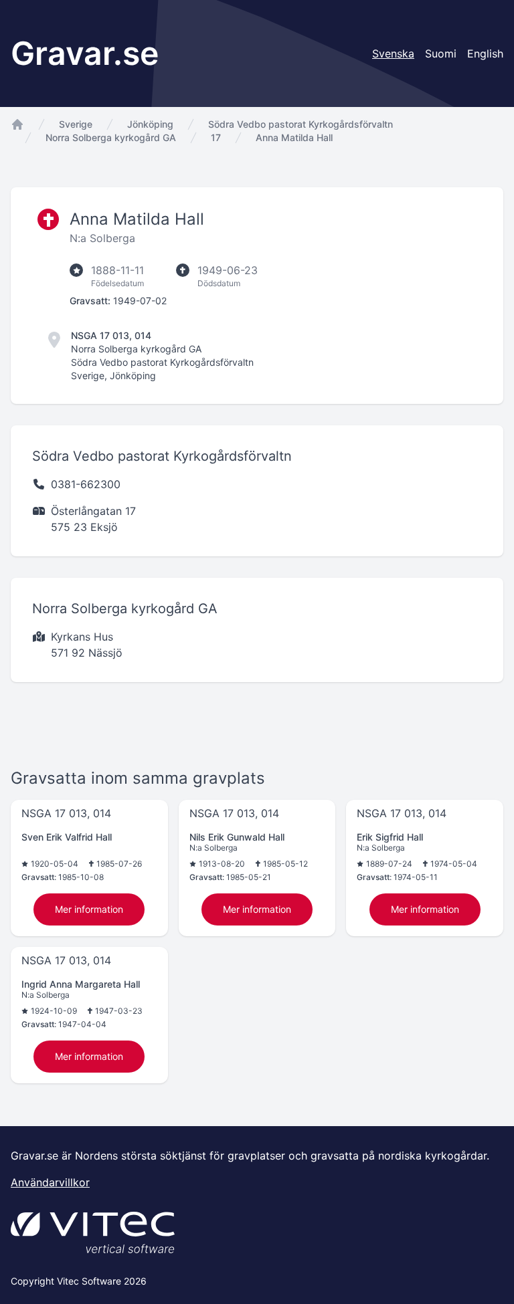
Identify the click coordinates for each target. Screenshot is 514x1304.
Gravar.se (85, 53)
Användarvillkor (50, 1182)
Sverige (75, 124)
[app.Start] (17, 124)
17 (216, 137)
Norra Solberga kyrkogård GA (111, 137)
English (485, 53)
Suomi (440, 53)
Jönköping (150, 124)
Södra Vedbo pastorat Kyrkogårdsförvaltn (300, 124)
